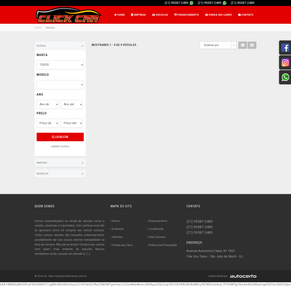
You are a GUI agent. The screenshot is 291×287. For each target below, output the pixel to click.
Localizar (61, 136)
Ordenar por (211, 45)
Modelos (42, 173)
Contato (247, 14)
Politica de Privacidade (163, 245)
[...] (88, 253)
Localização (156, 228)
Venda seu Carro (220, 14)
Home (121, 14)
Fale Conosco (157, 237)
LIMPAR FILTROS (60, 146)
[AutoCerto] (242, 276)
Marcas (42, 162)
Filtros (41, 45)
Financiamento (188, 14)
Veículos (161, 14)
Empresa (139, 14)
